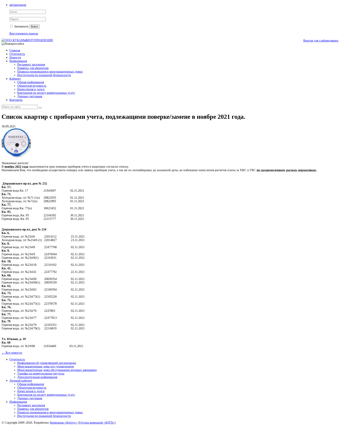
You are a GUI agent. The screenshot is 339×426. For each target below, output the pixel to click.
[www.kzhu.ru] (27, 40)
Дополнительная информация (37, 377)
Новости (15, 57)
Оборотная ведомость (31, 85)
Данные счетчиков (29, 96)
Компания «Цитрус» (63, 422)
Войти (34, 26)
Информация (18, 61)
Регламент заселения (31, 64)
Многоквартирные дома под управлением (45, 366)
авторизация (17, 4)
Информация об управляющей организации (46, 363)
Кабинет (15, 78)
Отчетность (17, 54)
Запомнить (21, 26)
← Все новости (12, 352)
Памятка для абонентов (33, 68)
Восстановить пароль (23, 33)
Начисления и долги (31, 89)
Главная (14, 50)
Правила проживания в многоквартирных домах (50, 71)
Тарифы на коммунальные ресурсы (40, 373)
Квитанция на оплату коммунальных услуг (46, 92)
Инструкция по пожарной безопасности (44, 75)
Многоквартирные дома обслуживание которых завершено (57, 370)
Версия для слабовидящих (320, 40)
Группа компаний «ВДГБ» (97, 422)
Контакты (16, 99)
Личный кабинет (20, 380)
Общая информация (30, 82)
